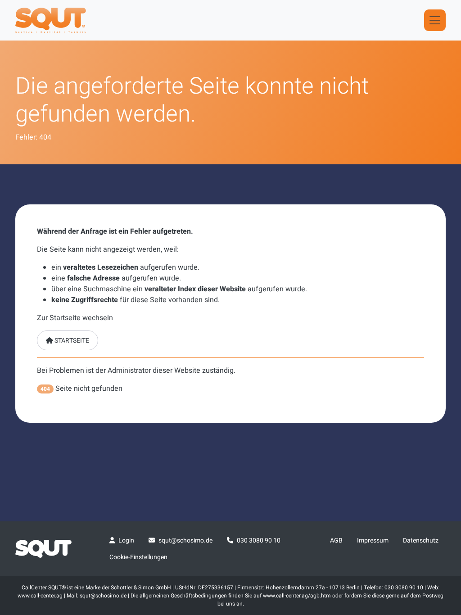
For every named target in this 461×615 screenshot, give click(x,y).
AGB (336, 540)
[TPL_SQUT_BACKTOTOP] (442, 513)
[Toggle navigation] (435, 20)
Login (126, 540)
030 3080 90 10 (258, 540)
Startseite (71, 340)
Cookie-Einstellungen (138, 557)
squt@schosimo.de (185, 540)
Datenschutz (420, 540)
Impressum (373, 540)
